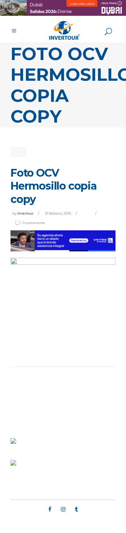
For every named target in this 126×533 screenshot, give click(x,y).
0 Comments (34, 223)
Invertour (26, 213)
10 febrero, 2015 (58, 213)
